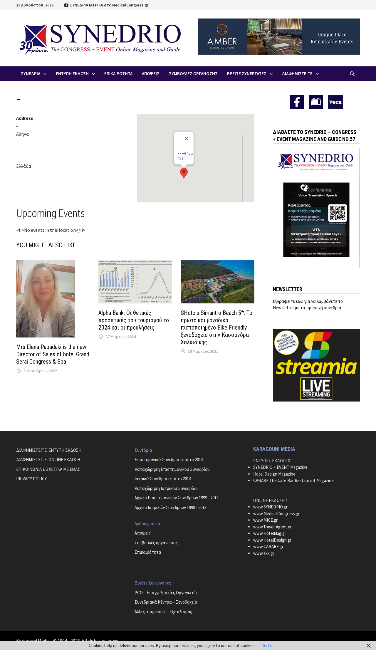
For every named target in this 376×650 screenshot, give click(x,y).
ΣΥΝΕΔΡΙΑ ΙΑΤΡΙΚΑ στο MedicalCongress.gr (108, 5)
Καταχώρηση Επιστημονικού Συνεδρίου (172, 469)
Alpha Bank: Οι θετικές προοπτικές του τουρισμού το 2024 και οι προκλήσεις (133, 320)
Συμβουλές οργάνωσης (156, 542)
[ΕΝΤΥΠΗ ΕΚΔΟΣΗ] (316, 102)
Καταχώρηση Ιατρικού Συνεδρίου (166, 488)
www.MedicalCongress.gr (276, 513)
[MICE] (335, 101)
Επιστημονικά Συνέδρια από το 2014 (169, 459)
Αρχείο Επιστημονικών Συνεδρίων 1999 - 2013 (177, 497)
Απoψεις (151, 73)
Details (183, 159)
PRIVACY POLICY (31, 478)
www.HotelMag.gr (269, 533)
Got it (268, 645)
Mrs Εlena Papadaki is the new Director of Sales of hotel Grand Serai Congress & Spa (52, 354)
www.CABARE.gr (268, 546)
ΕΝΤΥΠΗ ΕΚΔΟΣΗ (72, 73)
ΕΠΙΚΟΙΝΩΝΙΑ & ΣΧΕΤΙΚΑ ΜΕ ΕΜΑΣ (48, 469)
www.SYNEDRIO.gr (270, 507)
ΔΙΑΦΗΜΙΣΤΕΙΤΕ (297, 73)
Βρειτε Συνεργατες (246, 73)
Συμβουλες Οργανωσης (193, 73)
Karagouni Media (33, 641)
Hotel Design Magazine (274, 474)
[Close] (186, 139)
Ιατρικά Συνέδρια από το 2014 (163, 478)
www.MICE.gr (265, 520)
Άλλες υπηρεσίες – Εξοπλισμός (163, 611)
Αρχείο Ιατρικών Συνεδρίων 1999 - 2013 (171, 507)
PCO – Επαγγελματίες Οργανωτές (166, 592)
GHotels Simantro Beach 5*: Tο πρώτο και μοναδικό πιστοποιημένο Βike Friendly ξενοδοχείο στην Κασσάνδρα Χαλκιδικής (216, 327)
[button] (184, 173)
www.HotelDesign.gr (272, 540)
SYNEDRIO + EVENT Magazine (280, 467)
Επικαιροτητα (118, 73)
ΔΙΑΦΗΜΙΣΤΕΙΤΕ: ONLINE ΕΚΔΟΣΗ (48, 459)
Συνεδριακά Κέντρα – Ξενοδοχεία (166, 602)
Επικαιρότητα (148, 552)
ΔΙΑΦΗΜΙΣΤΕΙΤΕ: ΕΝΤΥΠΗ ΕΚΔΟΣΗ (48, 450)
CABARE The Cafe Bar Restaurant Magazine (293, 480)
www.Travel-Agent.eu (273, 527)
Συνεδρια (30, 73)
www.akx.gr (263, 553)
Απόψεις (143, 533)
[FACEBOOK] (297, 102)
